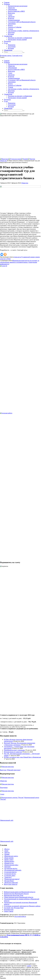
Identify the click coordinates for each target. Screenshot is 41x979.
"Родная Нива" (9, 881)
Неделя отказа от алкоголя (13, 752)
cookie (29, 966)
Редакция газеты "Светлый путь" (11, 55)
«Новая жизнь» (9, 861)
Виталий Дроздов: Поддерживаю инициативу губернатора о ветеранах (19, 744)
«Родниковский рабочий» (12, 870)
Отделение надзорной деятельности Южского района (22, 906)
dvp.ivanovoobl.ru (20, 916)
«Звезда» (7, 852)
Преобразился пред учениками (14, 750)
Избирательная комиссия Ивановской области (19, 892)
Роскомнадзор (8, 909)
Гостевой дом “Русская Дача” (14, 908)
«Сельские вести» (10, 874)
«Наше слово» (9, 859)
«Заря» (6, 851)
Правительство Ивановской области (16, 893)
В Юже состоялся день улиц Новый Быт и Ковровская (22, 757)
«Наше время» (9, 858)
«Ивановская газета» (11, 856)
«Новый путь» (9, 863)
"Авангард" (8, 877)
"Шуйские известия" (11, 882)
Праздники (4, 787)
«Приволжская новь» (11, 865)
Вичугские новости (10, 884)
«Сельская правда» (10, 872)
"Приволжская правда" (12, 879)
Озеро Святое (8, 911)
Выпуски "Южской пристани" (10, 770)
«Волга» (7, 849)
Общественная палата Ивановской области (18, 897)
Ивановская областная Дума (13, 895)
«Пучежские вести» (10, 868)
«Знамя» (7, 854)
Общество (3, 160)
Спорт (2, 794)
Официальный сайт (6, 820)
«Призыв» (7, 866)
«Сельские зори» (9, 875)
